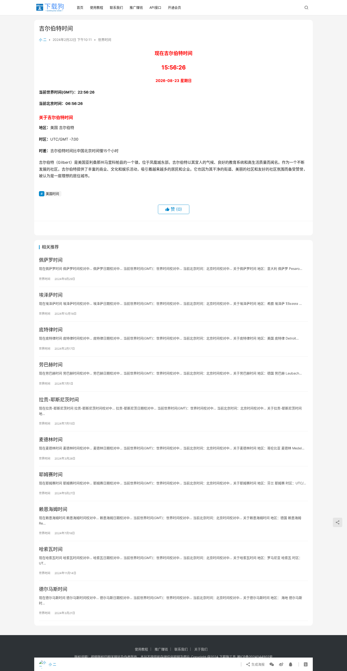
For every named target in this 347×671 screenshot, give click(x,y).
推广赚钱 (136, 7)
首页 (80, 7)
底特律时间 (51, 330)
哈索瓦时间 (51, 549)
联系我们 (116, 7)
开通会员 (174, 7)
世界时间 (104, 40)
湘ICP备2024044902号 (255, 657)
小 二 (43, 40)
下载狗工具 (227, 657)
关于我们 (200, 649)
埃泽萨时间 (51, 295)
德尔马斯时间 (53, 589)
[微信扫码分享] (271, 664)
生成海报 (257, 664)
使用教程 (96, 7)
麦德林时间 (51, 440)
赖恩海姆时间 (53, 509)
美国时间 (52, 194)
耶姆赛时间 (51, 474)
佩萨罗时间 (51, 260)
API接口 (155, 7)
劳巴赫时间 (51, 365)
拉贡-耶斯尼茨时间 (59, 400)
